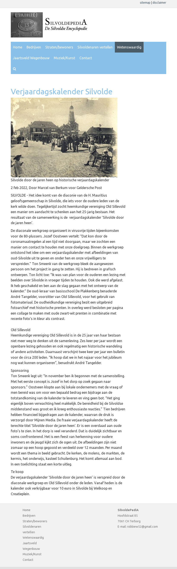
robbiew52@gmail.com (142, 526)
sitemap (145, 2)
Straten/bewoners (59, 47)
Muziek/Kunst (64, 58)
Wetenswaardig (129, 47)
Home (17, 47)
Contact (85, 58)
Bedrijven (34, 47)
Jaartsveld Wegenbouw (31, 58)
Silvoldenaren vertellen (95, 47)
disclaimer (159, 2)
